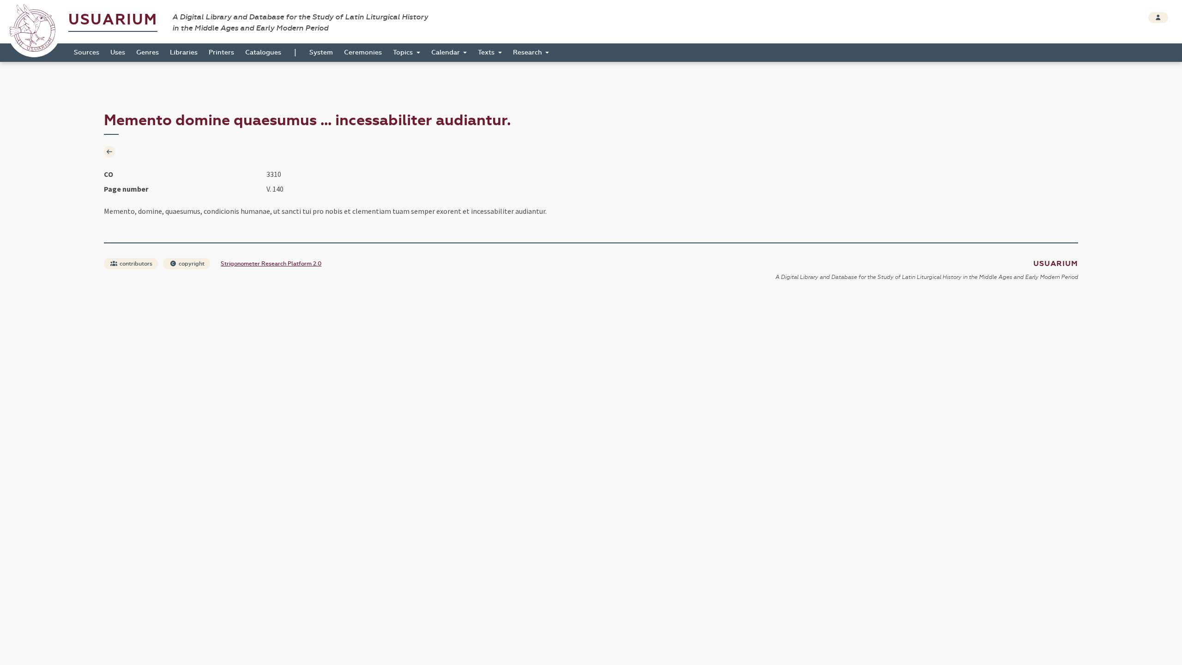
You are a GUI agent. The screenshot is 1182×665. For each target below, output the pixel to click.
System (321, 52)
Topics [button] (404, 52)
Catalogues (263, 52)
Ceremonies (363, 52)
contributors (135, 263)
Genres (147, 52)
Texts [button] (487, 52)
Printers (221, 52)
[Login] (1158, 17)
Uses (117, 52)
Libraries (184, 52)
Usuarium (112, 20)
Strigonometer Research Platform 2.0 (271, 263)
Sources (86, 52)
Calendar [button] (446, 52)
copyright (191, 263)
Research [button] (528, 52)
